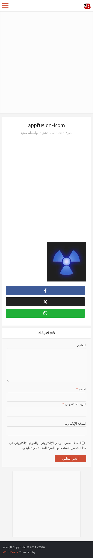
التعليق (81, 345)
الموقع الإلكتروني (75, 423)
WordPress (10, 552)
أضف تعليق (48, 133)
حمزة (24, 133)
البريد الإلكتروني (74, 404)
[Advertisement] (46, 62)
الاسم (81, 389)
